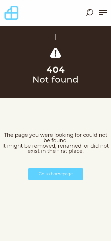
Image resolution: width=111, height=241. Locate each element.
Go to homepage (56, 173)
